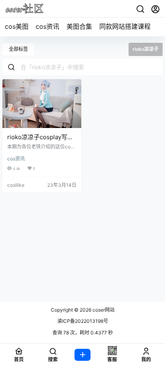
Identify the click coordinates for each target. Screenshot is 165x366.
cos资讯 (47, 26)
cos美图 (16, 26)
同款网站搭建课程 (125, 26)
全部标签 (18, 49)
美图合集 (79, 26)
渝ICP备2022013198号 (82, 321)
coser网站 (103, 310)
